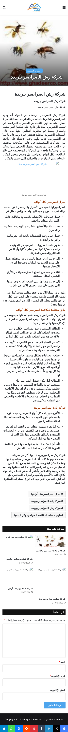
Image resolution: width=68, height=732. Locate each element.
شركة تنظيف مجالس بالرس (19, 558)
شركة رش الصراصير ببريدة (46, 508)
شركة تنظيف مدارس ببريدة (52, 598)
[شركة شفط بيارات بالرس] (17, 576)
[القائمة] (64, 8)
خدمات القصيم (34, 70)
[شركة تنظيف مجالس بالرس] (17, 545)
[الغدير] (34, 7)
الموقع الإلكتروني (58, 690)
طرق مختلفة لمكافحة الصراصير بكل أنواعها (37, 515)
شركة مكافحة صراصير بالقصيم (51, 550)
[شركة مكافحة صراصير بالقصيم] (50, 541)
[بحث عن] (4, 8)
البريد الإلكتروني (58, 676)
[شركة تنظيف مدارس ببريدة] (50, 582)
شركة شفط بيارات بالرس (20, 588)
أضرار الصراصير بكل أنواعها (46, 494)
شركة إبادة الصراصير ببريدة (46, 501)
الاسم (62, 662)
